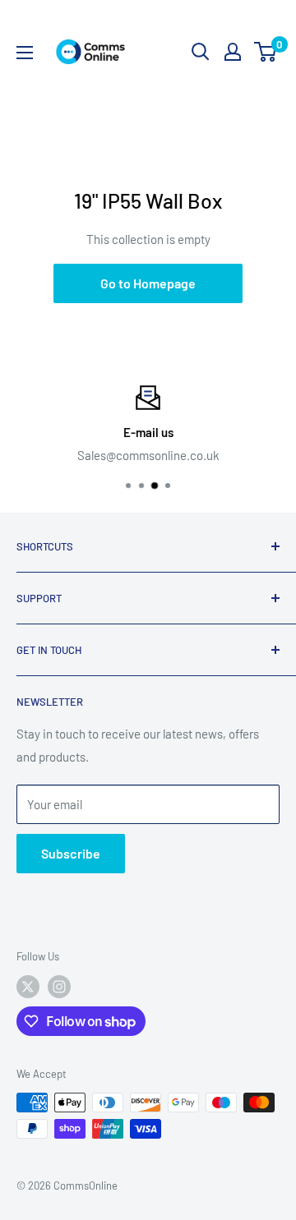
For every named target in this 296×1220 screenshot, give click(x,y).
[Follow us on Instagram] (59, 986)
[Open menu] (24, 52)
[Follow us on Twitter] (27, 986)
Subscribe (70, 853)
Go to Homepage (148, 283)
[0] (266, 52)
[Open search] (201, 52)
